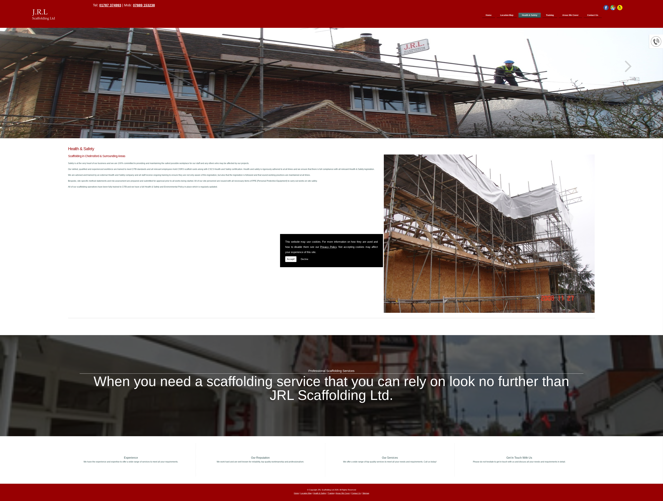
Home (489, 15)
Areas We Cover (570, 15)
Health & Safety (529, 15)
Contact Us (592, 15)
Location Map (506, 15)
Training (550, 15)
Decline (304, 259)
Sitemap (365, 493)
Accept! (291, 259)
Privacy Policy (328, 246)
